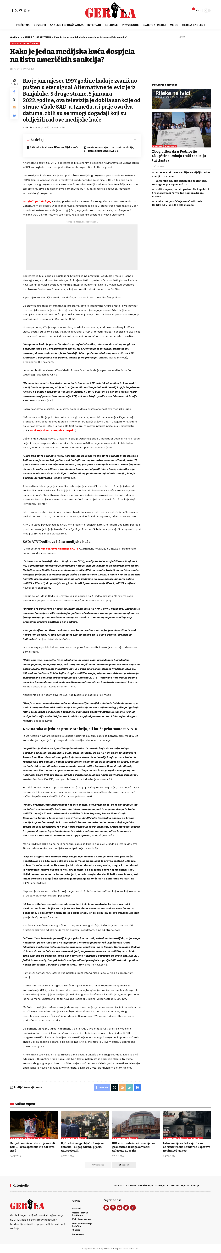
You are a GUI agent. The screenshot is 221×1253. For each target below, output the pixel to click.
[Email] (14, 107)
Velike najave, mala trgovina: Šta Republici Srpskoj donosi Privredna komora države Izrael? (180, 193)
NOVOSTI (157, 146)
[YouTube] (20, 10)
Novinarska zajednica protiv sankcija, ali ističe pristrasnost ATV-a (109, 149)
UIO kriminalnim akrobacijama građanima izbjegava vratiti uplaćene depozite (133, 1147)
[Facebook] (12, 10)
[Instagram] (25, 10)
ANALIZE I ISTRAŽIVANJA (24, 43)
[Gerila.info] (110, 10)
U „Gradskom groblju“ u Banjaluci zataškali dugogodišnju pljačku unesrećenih (83, 1147)
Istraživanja (145, 1185)
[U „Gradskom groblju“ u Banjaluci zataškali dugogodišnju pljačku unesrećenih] (85, 1125)
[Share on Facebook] (14, 92)
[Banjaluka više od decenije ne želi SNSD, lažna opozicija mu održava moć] (34, 1125)
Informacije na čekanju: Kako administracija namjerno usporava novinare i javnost (186, 1147)
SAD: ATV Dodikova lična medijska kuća (54, 147)
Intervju (160, 1185)
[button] (198, 10)
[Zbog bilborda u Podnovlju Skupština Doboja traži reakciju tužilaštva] (181, 129)
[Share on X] (14, 99)
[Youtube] (119, 1208)
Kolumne (173, 1185)
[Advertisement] (82, 247)
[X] (16, 10)
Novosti (119, 1185)
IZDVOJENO (170, 146)
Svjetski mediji (190, 1185)
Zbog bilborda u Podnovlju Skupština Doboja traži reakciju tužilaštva (179, 156)
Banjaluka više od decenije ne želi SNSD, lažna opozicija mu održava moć (32, 1147)
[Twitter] (126, 1208)
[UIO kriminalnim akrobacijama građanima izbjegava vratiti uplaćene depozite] (136, 1125)
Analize (131, 1185)
